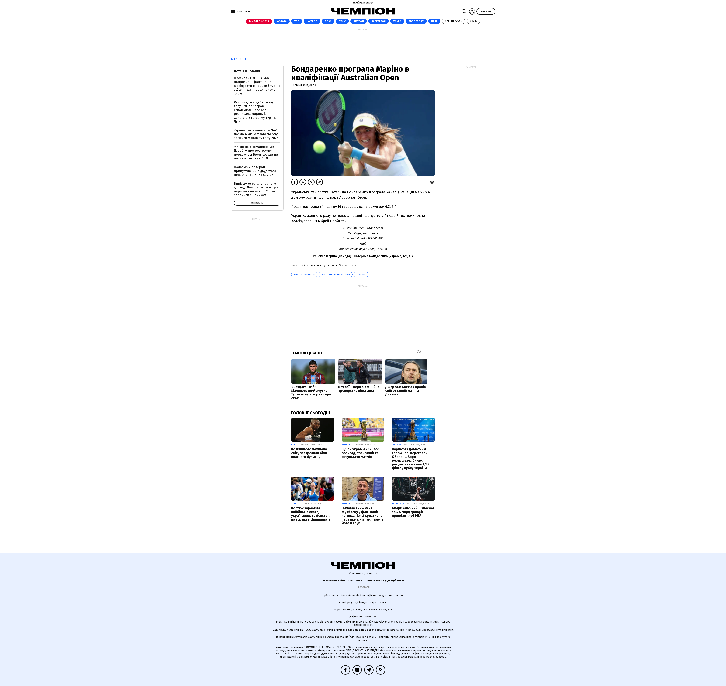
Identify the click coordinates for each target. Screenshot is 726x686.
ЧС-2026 (282, 21)
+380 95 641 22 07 (369, 616)
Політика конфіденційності (385, 580)
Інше (434, 21)
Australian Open (304, 274)
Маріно (361, 274)
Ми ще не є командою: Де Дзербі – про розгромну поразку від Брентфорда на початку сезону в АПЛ (256, 152)
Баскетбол (378, 21)
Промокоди (363, 587)
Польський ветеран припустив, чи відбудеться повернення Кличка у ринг (255, 171)
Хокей (397, 21)
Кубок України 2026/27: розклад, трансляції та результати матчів (360, 453)
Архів (473, 21)
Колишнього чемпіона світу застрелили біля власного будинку (309, 453)
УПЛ (296, 21)
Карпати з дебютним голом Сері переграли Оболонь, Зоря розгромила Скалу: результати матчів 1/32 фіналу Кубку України (411, 458)
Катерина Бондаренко (335, 274)
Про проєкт (356, 580)
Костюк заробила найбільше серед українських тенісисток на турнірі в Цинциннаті (310, 513)
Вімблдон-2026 (259, 21)
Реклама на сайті (333, 580)
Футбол (312, 21)
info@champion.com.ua (373, 602)
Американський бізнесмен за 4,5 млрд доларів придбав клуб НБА (413, 512)
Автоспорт (416, 21)
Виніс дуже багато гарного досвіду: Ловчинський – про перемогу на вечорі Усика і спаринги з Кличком (256, 189)
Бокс (328, 21)
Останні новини (247, 71)
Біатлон (358, 21)
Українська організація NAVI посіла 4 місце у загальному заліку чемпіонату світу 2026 (256, 134)
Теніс (342, 21)
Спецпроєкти (453, 21)
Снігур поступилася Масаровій (330, 265)
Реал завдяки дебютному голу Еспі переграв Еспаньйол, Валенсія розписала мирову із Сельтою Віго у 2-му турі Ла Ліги (255, 111)
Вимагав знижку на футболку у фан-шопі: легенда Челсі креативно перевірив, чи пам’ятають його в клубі (363, 515)
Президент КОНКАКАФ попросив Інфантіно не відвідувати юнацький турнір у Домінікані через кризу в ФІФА (257, 86)
